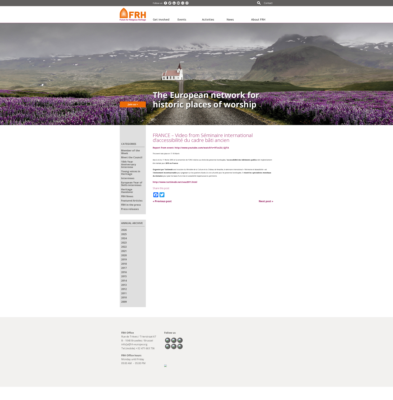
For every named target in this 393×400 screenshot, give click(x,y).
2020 (124, 255)
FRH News (127, 196)
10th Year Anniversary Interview (128, 164)
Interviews (127, 178)
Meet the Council (131, 157)
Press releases (130, 209)
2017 (124, 268)
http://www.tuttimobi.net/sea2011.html (175, 182)
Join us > (133, 104)
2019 (124, 259)
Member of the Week (130, 152)
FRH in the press (131, 204)
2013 (124, 285)
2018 (124, 263)
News (230, 19)
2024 (124, 238)
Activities (208, 19)
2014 (124, 280)
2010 (124, 297)
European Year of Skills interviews (131, 184)
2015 (124, 276)
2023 (124, 242)
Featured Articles (131, 200)
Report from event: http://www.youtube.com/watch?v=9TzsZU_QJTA (191, 147)
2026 (124, 230)
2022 (124, 246)
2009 (124, 301)
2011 (124, 293)
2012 (124, 289)
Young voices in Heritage (130, 173)
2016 (124, 272)
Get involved (161, 19)
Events (181, 19)
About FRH (258, 19)
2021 (124, 251)
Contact (268, 3)
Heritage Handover (127, 191)
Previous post (162, 201)
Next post (266, 201)
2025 (124, 234)
